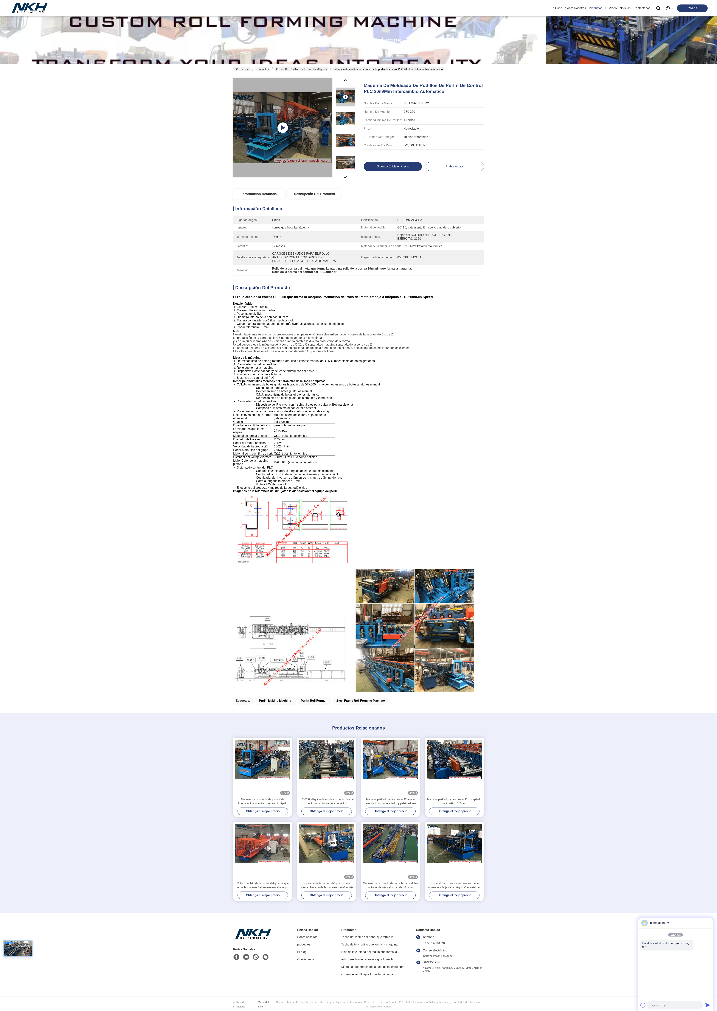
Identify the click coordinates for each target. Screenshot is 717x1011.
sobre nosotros (575, 8)
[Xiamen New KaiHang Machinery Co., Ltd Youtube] (246, 957)
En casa (556, 8)
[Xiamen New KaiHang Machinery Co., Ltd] (29, 8)
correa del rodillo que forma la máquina (301, 69)
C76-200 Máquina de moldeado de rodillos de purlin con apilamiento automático (326, 801)
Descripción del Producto (314, 194)
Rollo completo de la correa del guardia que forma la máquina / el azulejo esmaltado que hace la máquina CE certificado (263, 885)
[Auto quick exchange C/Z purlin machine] (282, 127)
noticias (625, 8)
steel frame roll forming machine (360, 700)
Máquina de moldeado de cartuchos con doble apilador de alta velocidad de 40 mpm (390, 885)
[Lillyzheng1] (265, 957)
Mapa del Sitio (263, 1004)
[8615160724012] (255, 957)
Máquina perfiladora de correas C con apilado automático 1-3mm (454, 801)
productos (595, 8)
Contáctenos (305, 959)
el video (611, 8)
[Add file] (643, 1005)
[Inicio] (253, 938)
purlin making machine (275, 700)
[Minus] (707, 923)
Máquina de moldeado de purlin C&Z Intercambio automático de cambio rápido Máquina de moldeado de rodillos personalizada (262, 801)
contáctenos (642, 8)
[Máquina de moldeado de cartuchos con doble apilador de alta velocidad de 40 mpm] (390, 851)
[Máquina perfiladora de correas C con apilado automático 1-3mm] (454, 767)
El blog (302, 952)
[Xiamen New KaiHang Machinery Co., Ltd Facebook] (236, 957)
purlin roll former (314, 700)
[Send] (708, 1005)
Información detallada (259, 194)
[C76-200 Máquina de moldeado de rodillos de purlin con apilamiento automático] (326, 767)
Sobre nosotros (307, 937)
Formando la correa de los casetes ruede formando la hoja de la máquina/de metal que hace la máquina (454, 885)
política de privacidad (239, 1004)
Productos (263, 69)
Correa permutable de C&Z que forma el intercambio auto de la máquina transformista (326, 885)
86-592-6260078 (434, 943)
